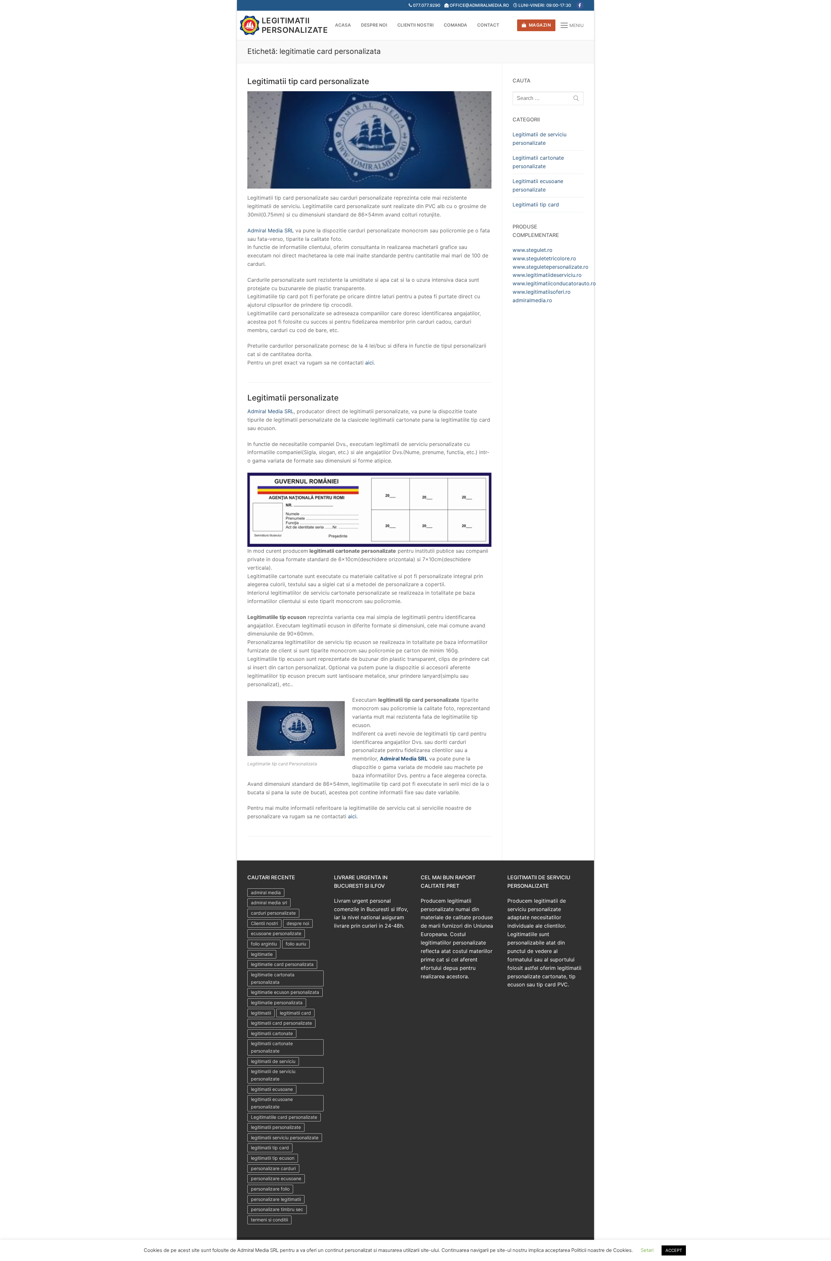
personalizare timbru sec (277, 1209)
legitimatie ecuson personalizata (285, 992)
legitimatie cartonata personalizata (272, 978)
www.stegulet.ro (532, 250)
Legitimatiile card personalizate (284, 1117)
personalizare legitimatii (276, 1199)
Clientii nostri (264, 923)
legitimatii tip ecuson (272, 1158)
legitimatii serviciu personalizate (284, 1137)
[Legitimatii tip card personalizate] (369, 140)
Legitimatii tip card (536, 204)
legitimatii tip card (270, 1147)
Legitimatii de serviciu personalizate (539, 138)
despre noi (298, 923)
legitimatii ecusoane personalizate (272, 1102)
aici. (353, 816)
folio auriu (296, 943)
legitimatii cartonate (272, 1033)
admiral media (266, 892)
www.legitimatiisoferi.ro (542, 292)
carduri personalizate (273, 913)
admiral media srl (269, 902)
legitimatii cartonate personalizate (272, 1047)
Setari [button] (647, 1250)
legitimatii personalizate (276, 1127)
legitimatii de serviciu (273, 1061)
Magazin (539, 25)
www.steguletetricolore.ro (544, 258)
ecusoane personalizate (276, 933)
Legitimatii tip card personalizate (308, 81)
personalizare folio (270, 1189)
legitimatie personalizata (277, 1002)
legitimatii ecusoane (272, 1089)
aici (369, 362)
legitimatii (261, 1013)
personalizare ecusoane (276, 1178)
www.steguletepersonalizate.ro (551, 267)
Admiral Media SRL (270, 230)
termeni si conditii (269, 1219)
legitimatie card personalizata (282, 964)
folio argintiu (264, 943)
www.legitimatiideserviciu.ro (547, 275)
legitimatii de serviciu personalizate (273, 1075)
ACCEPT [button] (673, 1250)
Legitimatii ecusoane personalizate (538, 185)
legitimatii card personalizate (281, 1023)
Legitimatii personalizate (295, 25)
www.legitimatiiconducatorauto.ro (554, 283)
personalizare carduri (273, 1168)
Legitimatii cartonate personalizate (538, 162)
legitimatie (262, 954)
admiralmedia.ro (532, 300)
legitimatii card (295, 1013)
